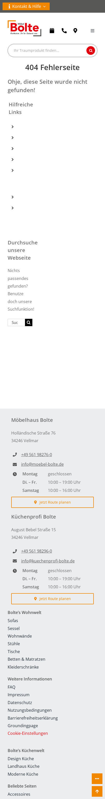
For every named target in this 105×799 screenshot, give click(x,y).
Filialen (27, 148)
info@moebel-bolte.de (42, 464)
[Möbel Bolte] (24, 22)
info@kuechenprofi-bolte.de (48, 561)
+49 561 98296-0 (36, 551)
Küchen (28, 138)
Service (27, 197)
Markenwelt (32, 159)
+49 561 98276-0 (36, 454)
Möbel (26, 126)
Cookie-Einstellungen (28, 733)
